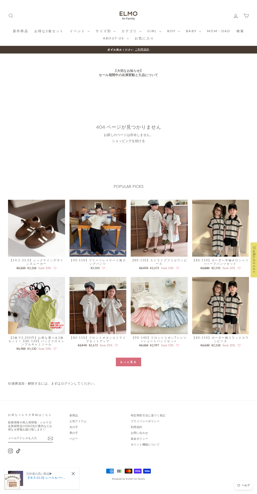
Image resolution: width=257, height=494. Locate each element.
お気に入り (144, 38)
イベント (78, 31)
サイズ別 (104, 31)
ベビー (73, 438)
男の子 (73, 432)
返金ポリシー (139, 438)
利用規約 (136, 427)
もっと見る (128, 361)
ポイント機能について (145, 444)
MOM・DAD (218, 31)
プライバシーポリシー (145, 421)
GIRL (152, 31)
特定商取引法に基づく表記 (148, 415)
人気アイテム (78, 421)
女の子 (73, 427)
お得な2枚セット (49, 31)
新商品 (73, 415)
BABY (192, 31)
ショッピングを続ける (128, 141)
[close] (73, 473)
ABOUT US (114, 38)
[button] (55, 268)
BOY (172, 31)
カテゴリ (129, 31)
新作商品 (20, 31)
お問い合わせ (139, 432)
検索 (240, 31)
